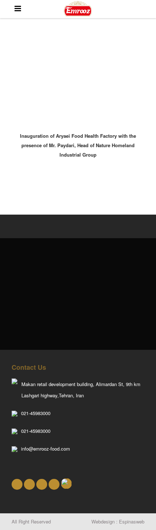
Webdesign (103, 521)
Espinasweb (131, 521)
